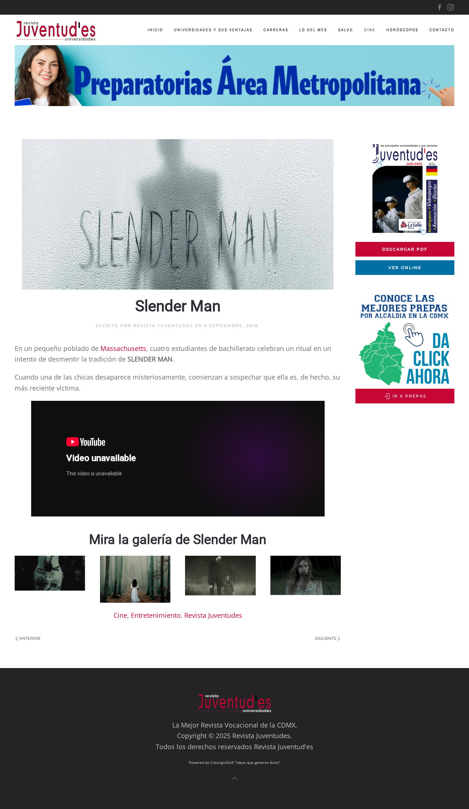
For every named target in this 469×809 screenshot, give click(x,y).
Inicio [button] (155, 29)
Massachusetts (123, 348)
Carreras (275, 29)
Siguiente (325, 638)
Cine (370, 29)
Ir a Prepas (408, 396)
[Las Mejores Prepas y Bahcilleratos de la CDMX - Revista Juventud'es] (234, 75)
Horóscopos (402, 29)
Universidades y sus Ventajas (213, 29)
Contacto (441, 29)
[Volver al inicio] (61, 30)
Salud (345, 29)
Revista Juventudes (163, 325)
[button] (50, 573)
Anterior (29, 638)
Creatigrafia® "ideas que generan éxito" (245, 762)
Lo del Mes (313, 29)
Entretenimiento (156, 615)
